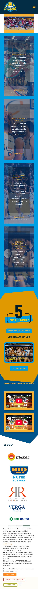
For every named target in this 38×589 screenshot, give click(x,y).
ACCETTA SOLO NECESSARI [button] (14, 580)
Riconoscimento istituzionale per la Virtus (19, 178)
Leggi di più (19, 90)
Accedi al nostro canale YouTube (19, 383)
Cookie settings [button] (10, 574)
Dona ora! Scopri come (19, 331)
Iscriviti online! (19, 368)
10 (24, 92)
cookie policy (7, 544)
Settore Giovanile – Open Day (19, 119)
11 (26, 92)
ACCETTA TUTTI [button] (10, 585)
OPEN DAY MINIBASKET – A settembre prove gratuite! (19, 245)
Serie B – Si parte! (19, 54)
